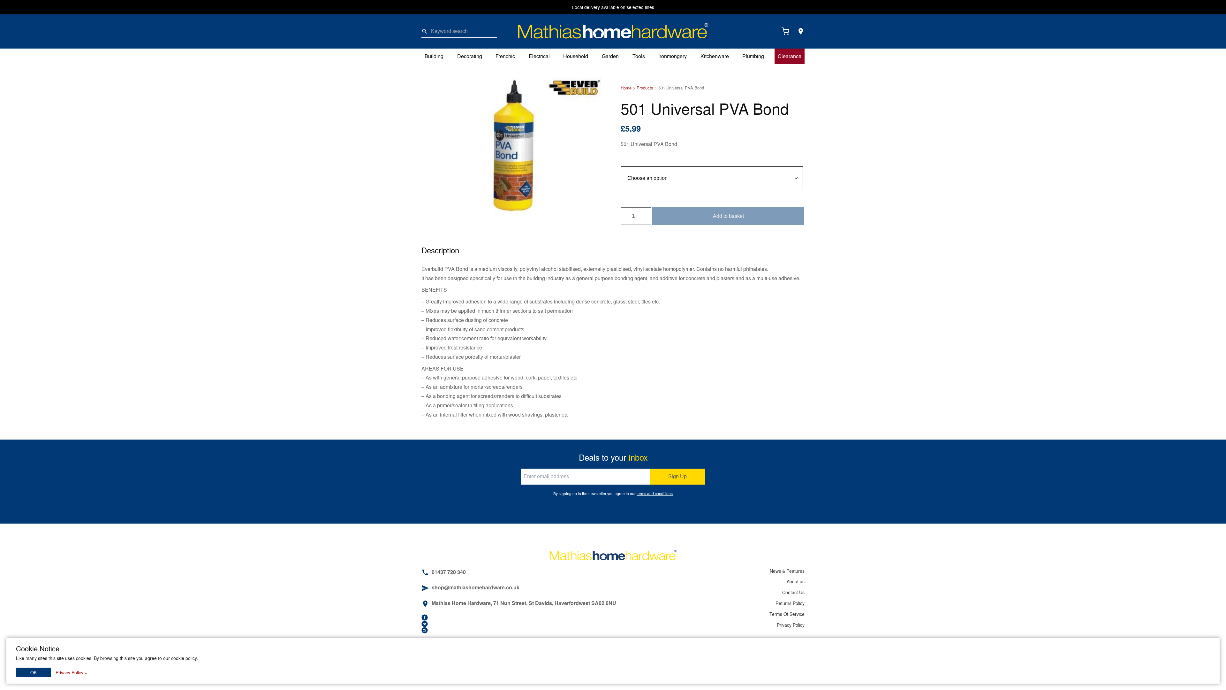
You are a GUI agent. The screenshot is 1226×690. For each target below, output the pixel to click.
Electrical (539, 56)
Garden (610, 56)
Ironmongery (672, 56)
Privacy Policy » (71, 672)
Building (434, 56)
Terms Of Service (787, 614)
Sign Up (677, 476)
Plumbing (753, 56)
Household (575, 56)
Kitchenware (714, 56)
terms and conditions (655, 493)
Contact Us (793, 592)
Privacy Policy (791, 625)
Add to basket (728, 216)
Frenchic (505, 56)
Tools (638, 56)
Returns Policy (790, 603)
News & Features (787, 571)
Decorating (469, 56)
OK (33, 672)
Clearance (789, 56)
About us (796, 581)
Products (645, 88)
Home (626, 88)
